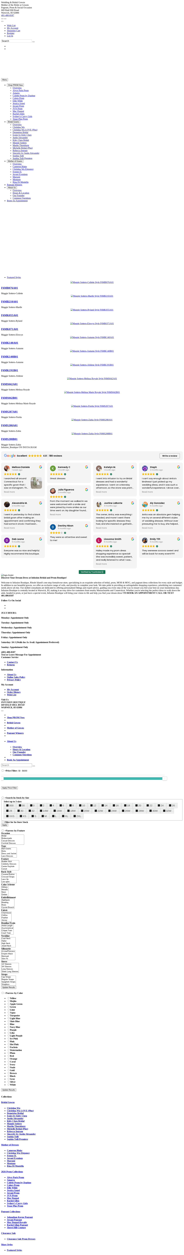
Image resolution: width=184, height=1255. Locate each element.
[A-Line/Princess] (8, 951)
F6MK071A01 (9, 329)
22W (100, 810)
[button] (15, 85)
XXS (11, 816)
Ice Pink (14, 1038)
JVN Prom (12, 1195)
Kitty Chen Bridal (15, 1121)
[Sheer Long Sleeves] (10, 971)
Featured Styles (14, 277)
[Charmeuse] (6, 913)
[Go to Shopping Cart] (2, 18)
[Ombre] (4, 894)
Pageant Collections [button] (10, 1211)
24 (162, 805)
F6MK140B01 (9, 356)
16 (117, 805)
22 (151, 805)
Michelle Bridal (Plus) (17, 1129)
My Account (12, 28)
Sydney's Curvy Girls (17, 1203)
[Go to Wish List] (5, 18)
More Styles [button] (7, 1244)
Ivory (12, 1064)
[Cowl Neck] (8, 938)
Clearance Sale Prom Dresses (21, 1239)
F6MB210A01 (9, 301)
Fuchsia (14, 1047)
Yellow (13, 998)
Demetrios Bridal (15, 1113)
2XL (78, 816)
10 (83, 805)
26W (127, 810)
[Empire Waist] (8, 954)
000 (11, 805)
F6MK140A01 (9, 342)
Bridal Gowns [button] (8, 1102)
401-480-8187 (7, 15)
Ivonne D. (12, 1155)
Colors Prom (13, 1185)
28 (10, 810)
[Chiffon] (6, 915)
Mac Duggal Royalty (17, 1222)
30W (155, 810)
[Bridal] (12, 836)
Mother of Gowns (15, 728)
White (13, 1084)
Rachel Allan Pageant (17, 1225)
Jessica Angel (13, 1190)
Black (13, 1076)
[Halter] (8, 941)
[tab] (95, 741)
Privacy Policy (14, 680)
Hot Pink (14, 1044)
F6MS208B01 (9, 439)
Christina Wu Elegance (18, 1153)
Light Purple (16, 1035)
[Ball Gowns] (9, 849)
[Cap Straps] (8, 977)
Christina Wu (13, 1108)
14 (106, 805)
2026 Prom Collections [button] (12, 1171)
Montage (11, 1163)
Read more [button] (9, 492)
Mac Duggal (13, 1198)
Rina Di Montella (15, 1166)
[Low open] (8, 882)
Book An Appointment (18, 760)
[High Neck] (8, 943)
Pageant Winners (15, 733)
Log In (10, 36)
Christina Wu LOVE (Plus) (20, 1110)
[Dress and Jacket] (9, 853)
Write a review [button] (169, 455)
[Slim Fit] (8, 959)
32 (33, 810)
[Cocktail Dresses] (12, 843)
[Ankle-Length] (7, 926)
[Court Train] (7, 933)
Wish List (11, 25)
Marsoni (11, 1161)
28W (141, 810)
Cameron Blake (14, 1150)
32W (168, 810)
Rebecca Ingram (15, 1131)
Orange (13, 1059)
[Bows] (7, 905)
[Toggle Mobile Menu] (2, 710)
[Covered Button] (8, 874)
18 (128, 805)
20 (139, 805)
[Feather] (6, 918)
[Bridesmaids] (12, 838)
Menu (4, 80)
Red (12, 1056)
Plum (12, 1053)
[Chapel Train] (7, 930)
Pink (12, 1041)
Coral (13, 1061)
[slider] (164, 778)
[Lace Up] (8, 879)
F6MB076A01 (9, 287)
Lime (12, 1010)
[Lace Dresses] (9, 856)
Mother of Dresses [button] (10, 1145)
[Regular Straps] (8, 979)
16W (59, 810)
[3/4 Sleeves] (10, 966)
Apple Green (16, 1004)
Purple (13, 1030)
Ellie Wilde (12, 1188)
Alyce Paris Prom (15, 1177)
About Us (11, 674)
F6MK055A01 (9, 315)
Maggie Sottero (14, 1123)
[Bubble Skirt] (10, 861)
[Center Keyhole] (10, 866)
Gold (12, 1070)
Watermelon (16, 1050)
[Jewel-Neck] (8, 946)
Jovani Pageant (14, 1220)
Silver (13, 1082)
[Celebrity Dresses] (10, 864)
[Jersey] (6, 920)
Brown (13, 1073)
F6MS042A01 (9, 384)
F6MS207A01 (9, 411)
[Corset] (10, 869)
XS (24, 816)
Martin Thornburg (16, 1126)
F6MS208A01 (9, 425)
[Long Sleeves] (10, 969)
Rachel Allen (13, 1201)
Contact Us (12, 662)
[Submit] (33, 41)
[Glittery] (4, 887)
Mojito (13, 1001)
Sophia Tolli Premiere (17, 1139)
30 (21, 810)
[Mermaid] (8, 956)
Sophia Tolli (13, 1136)
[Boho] (9, 851)
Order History (14, 692)
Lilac (12, 1033)
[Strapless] (8, 984)
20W (86, 810)
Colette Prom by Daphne (19, 1182)
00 (23, 805)
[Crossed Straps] (8, 877)
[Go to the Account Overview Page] (2, 21)
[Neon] (4, 892)
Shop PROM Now (16, 717)
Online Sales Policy (16, 677)
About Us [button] (11, 741)
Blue (12, 1024)
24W (114, 810)
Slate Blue (15, 1021)
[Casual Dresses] (12, 841)
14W (45, 810)
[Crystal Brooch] (7, 907)
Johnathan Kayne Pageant (20, 1217)
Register (10, 33)
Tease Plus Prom (15, 1206)
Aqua (12, 1012)
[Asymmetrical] (7, 928)
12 (94, 805)
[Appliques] (7, 900)
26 (173, 805)
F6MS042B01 (9, 397)
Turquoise (15, 1015)
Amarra (11, 1180)
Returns (11, 665)
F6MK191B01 (9, 370)
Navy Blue (15, 1027)
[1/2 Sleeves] (10, 964)
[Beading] (7, 902)
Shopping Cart (13, 30)
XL (66, 816)
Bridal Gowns (13, 722)
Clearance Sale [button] (8, 1233)
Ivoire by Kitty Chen (17, 1116)
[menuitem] (95, 25)
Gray (12, 1079)
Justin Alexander (15, 1118)
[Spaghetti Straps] (8, 982)
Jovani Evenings (15, 1158)
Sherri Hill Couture (16, 1227)
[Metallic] (4, 890)
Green (13, 1007)
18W (73, 810)
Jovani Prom (13, 1193)
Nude (12, 1067)
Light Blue (15, 1018)
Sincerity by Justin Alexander (21, 1134)
